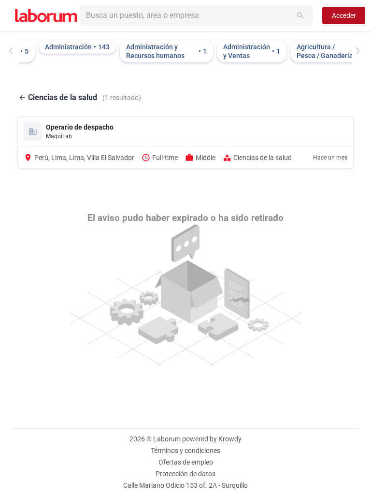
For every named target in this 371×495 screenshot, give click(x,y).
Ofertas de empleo (185, 462)
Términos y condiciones (185, 450)
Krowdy (230, 439)
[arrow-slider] (13, 51)
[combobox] (196, 15)
